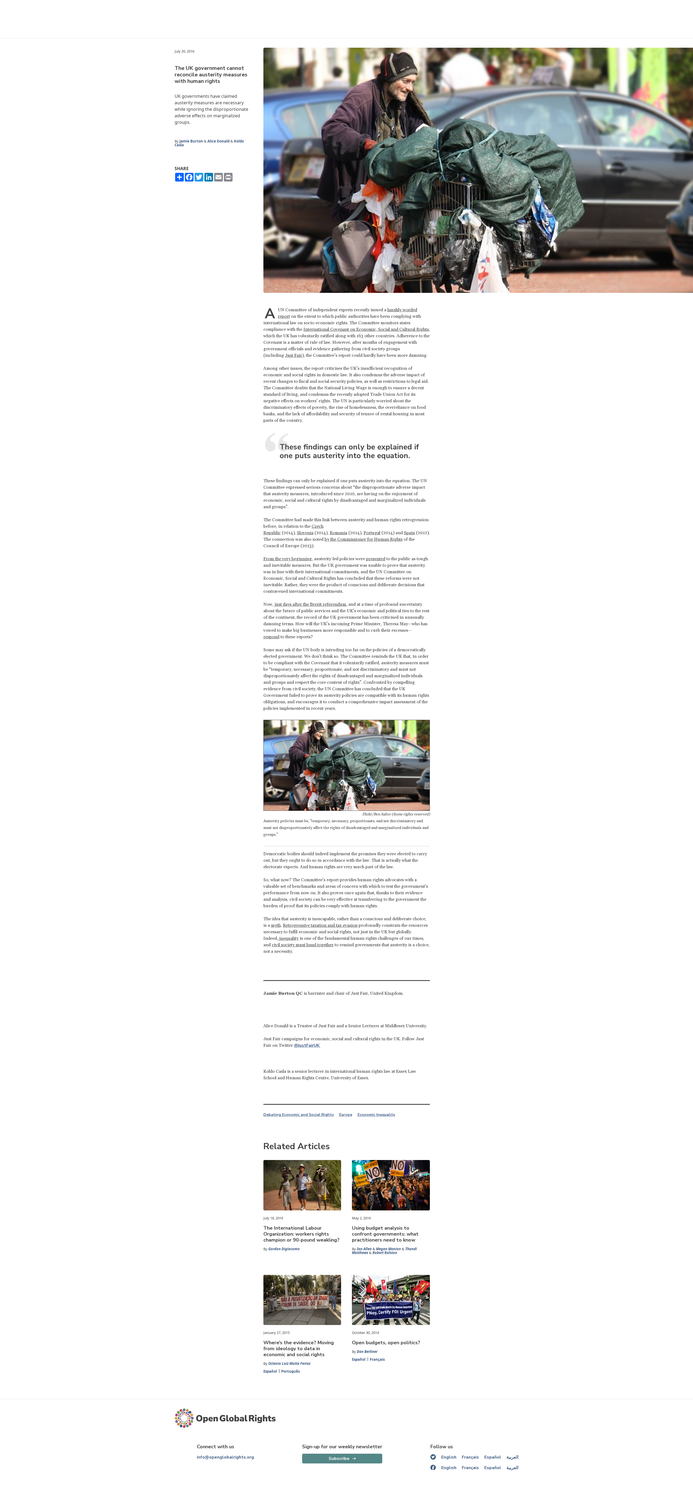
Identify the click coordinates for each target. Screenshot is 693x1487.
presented (375, 559)
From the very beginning (287, 559)
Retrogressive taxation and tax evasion (320, 925)
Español (270, 1371)
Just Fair (293, 355)
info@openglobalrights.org (225, 1457)
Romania (338, 533)
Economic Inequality (376, 1115)
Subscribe (339, 1459)
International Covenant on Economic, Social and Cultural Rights (366, 329)
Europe (345, 1115)
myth (276, 925)
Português (290, 1371)
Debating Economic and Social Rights (298, 1115)
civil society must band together (303, 945)
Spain (409, 533)
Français (377, 1359)
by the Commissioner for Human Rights (364, 539)
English (448, 1457)
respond (271, 637)
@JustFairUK (307, 1045)
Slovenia (305, 533)
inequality (288, 938)
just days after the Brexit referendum (310, 604)
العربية (512, 1457)
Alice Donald (218, 141)
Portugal (372, 533)
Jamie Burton (191, 141)
